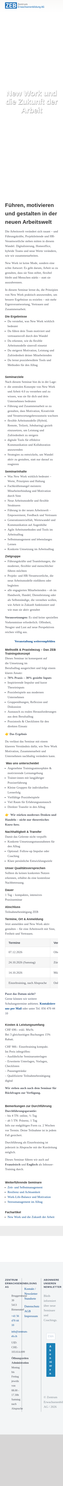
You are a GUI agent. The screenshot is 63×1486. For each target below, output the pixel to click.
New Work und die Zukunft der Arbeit (31, 1217)
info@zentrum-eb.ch (15, 1334)
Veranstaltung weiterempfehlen (35, 641)
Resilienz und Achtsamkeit (24, 1192)
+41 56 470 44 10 (15, 1320)
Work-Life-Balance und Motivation (29, 1197)
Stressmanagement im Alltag (25, 1201)
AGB (27, 1311)
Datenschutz (31, 1306)
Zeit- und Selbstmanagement (25, 1187)
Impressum (31, 1316)
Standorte (30, 1298)
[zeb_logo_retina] (24, 4)
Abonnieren (50, 1360)
